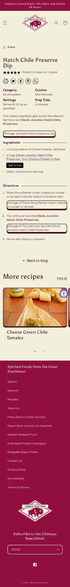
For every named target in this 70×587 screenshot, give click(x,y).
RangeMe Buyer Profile (22, 452)
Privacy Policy (16, 469)
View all (62, 278)
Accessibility (15, 478)
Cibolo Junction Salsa (38, 583)
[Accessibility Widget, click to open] (64, 293)
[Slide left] (26, 351)
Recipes (12, 399)
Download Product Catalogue (26, 443)
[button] (5, 23)
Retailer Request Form (22, 434)
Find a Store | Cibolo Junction (26, 417)
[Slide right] (43, 351)
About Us (13, 408)
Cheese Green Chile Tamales (27, 334)
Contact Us (14, 460)
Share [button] (11, 47)
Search (12, 381)
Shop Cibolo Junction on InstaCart (29, 425)
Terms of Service (18, 487)
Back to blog (37, 261)
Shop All (12, 390)
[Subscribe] (58, 549)
